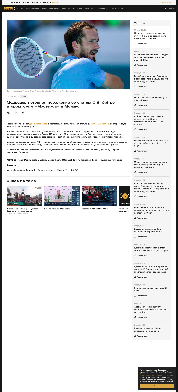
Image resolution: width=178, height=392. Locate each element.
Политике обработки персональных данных (156, 374)
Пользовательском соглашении (153, 376)
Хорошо (157, 386)
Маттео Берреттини (100, 124)
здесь (55, 2)
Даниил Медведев (38, 124)
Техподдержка (166, 2)
